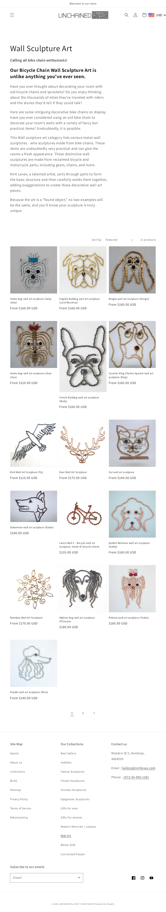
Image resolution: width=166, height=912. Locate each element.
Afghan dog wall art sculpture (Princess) (77, 619)
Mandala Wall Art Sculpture (26, 617)
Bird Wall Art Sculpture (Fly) (26, 472)
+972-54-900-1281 (136, 777)
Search (14, 753)
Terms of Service (20, 808)
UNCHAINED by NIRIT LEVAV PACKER (77, 904)
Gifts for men (69, 808)
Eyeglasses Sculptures (75, 799)
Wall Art (66, 836)
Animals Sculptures (73, 790)
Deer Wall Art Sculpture (73, 472)
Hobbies (66, 762)
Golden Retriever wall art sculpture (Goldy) (129, 544)
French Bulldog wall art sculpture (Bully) (79, 399)
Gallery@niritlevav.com (138, 768)
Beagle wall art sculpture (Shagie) (129, 299)
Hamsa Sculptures (73, 771)
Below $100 (68, 845)
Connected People (73, 854)
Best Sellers (68, 753)
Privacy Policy (19, 799)
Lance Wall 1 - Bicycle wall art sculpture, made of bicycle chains (79, 544)
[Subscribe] (78, 877)
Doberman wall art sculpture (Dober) (32, 527)
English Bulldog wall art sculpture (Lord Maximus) (79, 300)
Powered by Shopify (104, 904)
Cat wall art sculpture (121, 472)
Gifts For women (71, 817)
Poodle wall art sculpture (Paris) (29, 692)
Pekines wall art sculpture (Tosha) (129, 617)
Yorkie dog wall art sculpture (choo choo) (31, 375)
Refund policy (19, 817)
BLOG (13, 781)
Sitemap (15, 790)
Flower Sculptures (73, 781)
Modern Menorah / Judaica (78, 826)
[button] (12, 15)
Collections (17, 771)
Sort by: (97, 239)
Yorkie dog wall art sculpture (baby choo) (31, 300)
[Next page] (93, 713)
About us (16, 762)
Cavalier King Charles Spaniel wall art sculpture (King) (131, 375)
